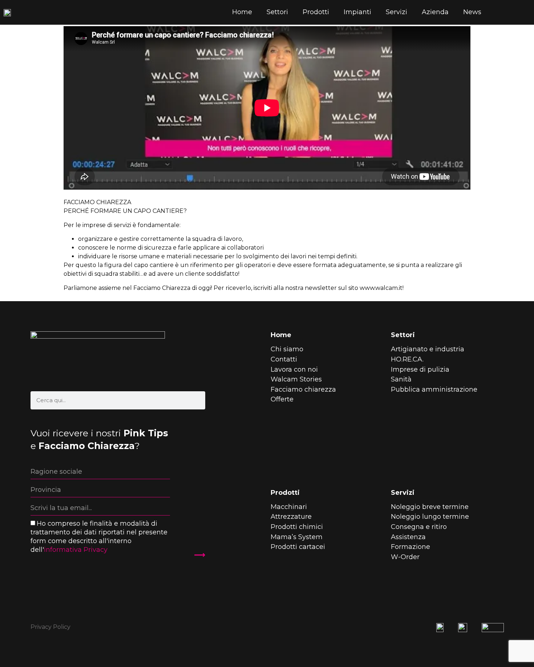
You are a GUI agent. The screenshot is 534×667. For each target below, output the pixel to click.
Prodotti (316, 12)
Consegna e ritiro (419, 527)
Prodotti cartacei (298, 547)
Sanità (401, 379)
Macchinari (289, 507)
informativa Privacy (76, 550)
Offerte (282, 399)
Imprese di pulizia (420, 369)
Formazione (410, 547)
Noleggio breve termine (430, 507)
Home (242, 12)
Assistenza (408, 537)
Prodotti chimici (297, 527)
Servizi (396, 12)
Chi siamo (287, 349)
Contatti (284, 359)
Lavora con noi (294, 369)
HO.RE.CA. (407, 359)
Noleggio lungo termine (430, 517)
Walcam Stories (296, 379)
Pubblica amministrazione (434, 389)
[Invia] (195, 554)
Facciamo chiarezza (303, 389)
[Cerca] (196, 400)
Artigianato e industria (427, 349)
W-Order (405, 557)
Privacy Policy (50, 626)
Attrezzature (291, 517)
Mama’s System (297, 537)
